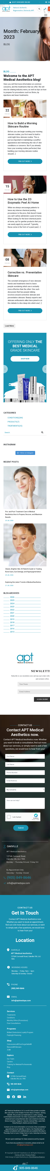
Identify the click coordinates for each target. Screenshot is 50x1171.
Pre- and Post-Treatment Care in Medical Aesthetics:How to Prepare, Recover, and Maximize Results (23, 514)
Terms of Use (20, 1155)
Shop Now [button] (25, 359)
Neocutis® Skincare (14, 1047)
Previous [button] (44, 369)
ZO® (9, 1050)
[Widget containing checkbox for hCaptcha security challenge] (22, 816)
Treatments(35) (15, 426)
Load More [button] (9, 326)
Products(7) (13, 421)
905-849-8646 (16, 1084)
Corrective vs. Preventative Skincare (25, 274)
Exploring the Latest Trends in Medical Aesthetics (23, 582)
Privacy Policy (30, 1155)
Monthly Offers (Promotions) (17, 1020)
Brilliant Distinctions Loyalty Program (20, 1032)
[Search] (39, 8)
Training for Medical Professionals (19, 1064)
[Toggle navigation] (45, 15)
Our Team (10, 1059)
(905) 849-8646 (19, 877)
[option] (25, 367)
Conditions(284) (15, 417)
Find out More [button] (24, 161)
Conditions (11, 1018)
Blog (8, 1067)
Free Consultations (14, 1023)
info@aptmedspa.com (18, 883)
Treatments (11, 1015)
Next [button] (5, 369)
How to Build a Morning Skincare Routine (22, 125)
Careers (10, 1061)
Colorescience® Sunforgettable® (19, 1044)
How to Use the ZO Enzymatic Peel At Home (23, 201)
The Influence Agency (37, 1157)
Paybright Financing (14, 1035)
